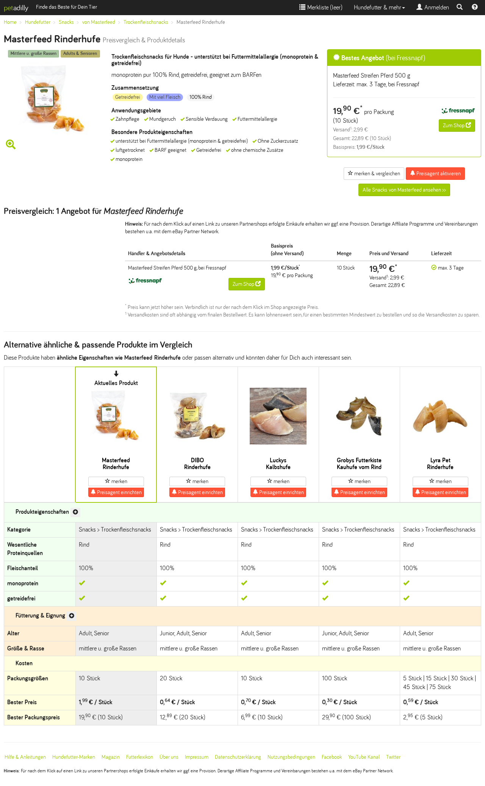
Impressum (196, 757)
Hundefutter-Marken (73, 757)
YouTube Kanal (364, 757)
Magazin (111, 757)
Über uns (169, 757)
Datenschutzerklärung (238, 757)
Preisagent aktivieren (438, 173)
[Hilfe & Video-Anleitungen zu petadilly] (474, 7)
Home (10, 22)
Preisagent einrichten (119, 492)
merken (118, 481)
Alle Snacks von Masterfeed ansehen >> (404, 190)
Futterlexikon (139, 757)
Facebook (332, 757)
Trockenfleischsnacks (146, 22)
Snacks (66, 22)
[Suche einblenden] (459, 7)
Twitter (393, 757)
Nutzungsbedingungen (291, 757)
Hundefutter (37, 22)
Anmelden (435, 7)
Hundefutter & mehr (377, 7)
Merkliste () (324, 7)
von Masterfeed (98, 22)
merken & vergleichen (376, 173)
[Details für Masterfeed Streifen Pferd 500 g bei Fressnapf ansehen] (458, 111)
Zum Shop (454, 125)
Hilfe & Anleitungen (25, 757)
